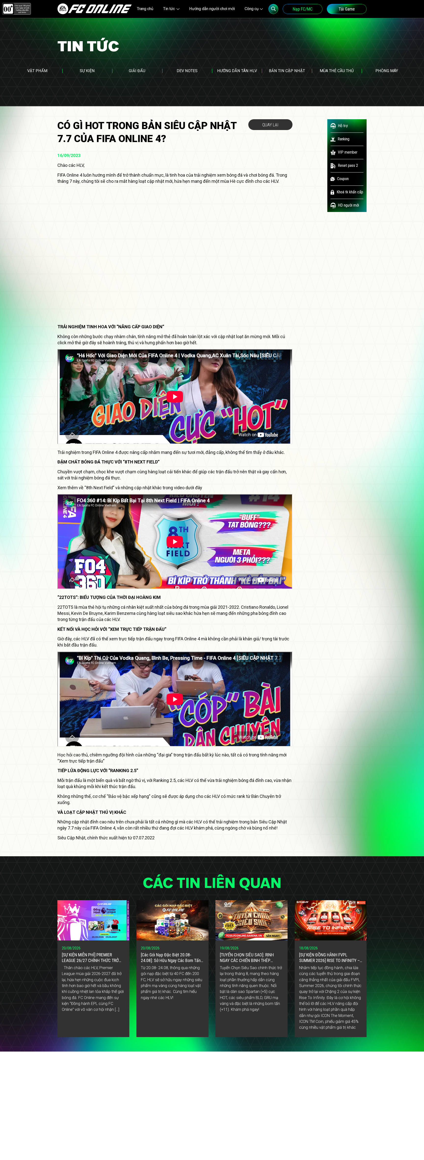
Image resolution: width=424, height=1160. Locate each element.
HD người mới (348, 205)
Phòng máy (386, 70)
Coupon (343, 178)
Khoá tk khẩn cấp (350, 192)
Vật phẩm (37, 70)
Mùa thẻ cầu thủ (337, 70)
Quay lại (270, 124)
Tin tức (169, 8)
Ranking (343, 139)
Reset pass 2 (348, 165)
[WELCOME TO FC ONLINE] (94, 8)
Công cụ (252, 8)
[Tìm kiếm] (273, 9)
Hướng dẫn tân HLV (237, 70)
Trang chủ (145, 8)
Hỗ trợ (343, 125)
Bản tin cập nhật (287, 70)
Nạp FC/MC (303, 9)
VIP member (348, 152)
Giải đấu (137, 70)
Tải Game (347, 9)
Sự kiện (87, 70)
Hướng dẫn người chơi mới (212, 8)
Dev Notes (187, 70)
